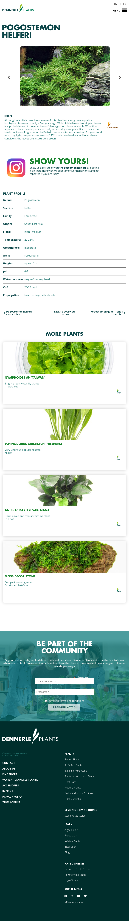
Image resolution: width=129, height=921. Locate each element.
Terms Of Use (11, 802)
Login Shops (71, 880)
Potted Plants (72, 759)
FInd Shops (9, 774)
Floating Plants (72, 787)
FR (124, 4)
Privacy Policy (12, 796)
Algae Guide (71, 830)
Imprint (7, 791)
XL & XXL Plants (73, 765)
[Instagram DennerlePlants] (16, 167)
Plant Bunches (72, 798)
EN (115, 4)
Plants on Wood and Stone (79, 776)
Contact (8, 763)
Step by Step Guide (75, 815)
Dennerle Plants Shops (77, 869)
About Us (8, 768)
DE (120, 4)
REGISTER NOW (63, 707)
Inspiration (70, 846)
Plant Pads (70, 782)
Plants (69, 754)
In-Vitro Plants (72, 841)
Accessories (10, 785)
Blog (67, 852)
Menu (116, 10)
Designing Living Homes (80, 810)
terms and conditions (71, 701)
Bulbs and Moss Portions (78, 793)
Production (70, 835)
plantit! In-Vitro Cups (75, 770)
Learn (68, 824)
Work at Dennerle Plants (20, 780)
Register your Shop (75, 875)
